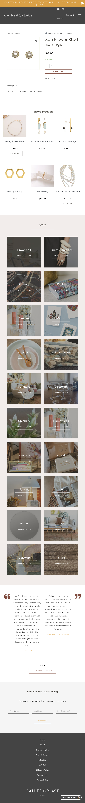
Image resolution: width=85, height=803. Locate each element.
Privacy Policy (42, 780)
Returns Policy (42, 775)
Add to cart (59, 71)
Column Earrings (67, 141)
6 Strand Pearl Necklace (68, 191)
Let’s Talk (42, 765)
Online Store (42, 760)
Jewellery (17, 33)
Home (42, 740)
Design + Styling (42, 750)
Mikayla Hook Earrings (42, 141)
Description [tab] (12, 86)
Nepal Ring (42, 191)
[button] (40, 665)
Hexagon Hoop (14, 191)
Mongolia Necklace (14, 141)
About (42, 745)
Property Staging (42, 755)
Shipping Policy (42, 770)
